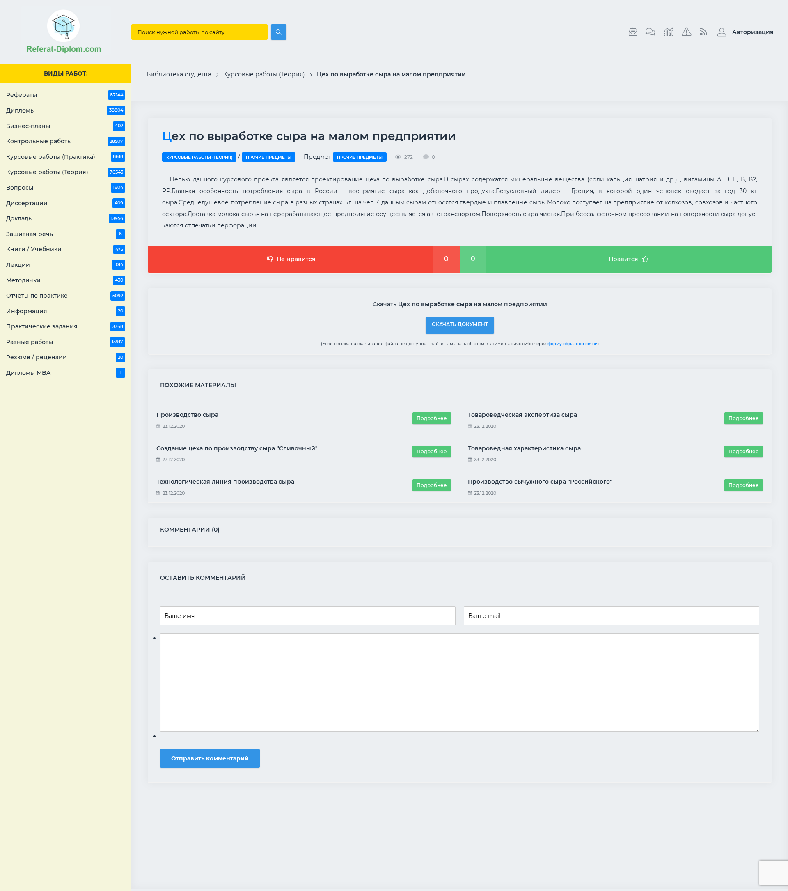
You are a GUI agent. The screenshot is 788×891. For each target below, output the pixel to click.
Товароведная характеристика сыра (524, 448)
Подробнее (432, 418)
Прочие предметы (268, 157)
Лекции (64, 265)
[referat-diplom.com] (66, 53)
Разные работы (64, 342)
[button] (743, 32)
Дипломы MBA (63, 373)
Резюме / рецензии (64, 357)
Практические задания (64, 326)
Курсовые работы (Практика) (64, 157)
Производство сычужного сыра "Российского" (540, 481)
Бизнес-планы (64, 126)
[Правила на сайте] (687, 32)
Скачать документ (460, 324)
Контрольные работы (64, 141)
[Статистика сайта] (669, 32)
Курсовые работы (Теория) (64, 172)
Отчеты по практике (64, 295)
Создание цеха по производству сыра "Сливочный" (237, 448)
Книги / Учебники (64, 249)
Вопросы (64, 187)
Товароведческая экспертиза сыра (522, 414)
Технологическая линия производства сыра (225, 481)
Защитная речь (64, 234)
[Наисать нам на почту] (633, 32)
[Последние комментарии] (650, 32)
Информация (64, 311)
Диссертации (64, 203)
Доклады (64, 218)
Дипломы (64, 110)
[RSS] (703, 32)
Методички (64, 280)
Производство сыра (187, 414)
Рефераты (64, 95)
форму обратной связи (572, 344)
